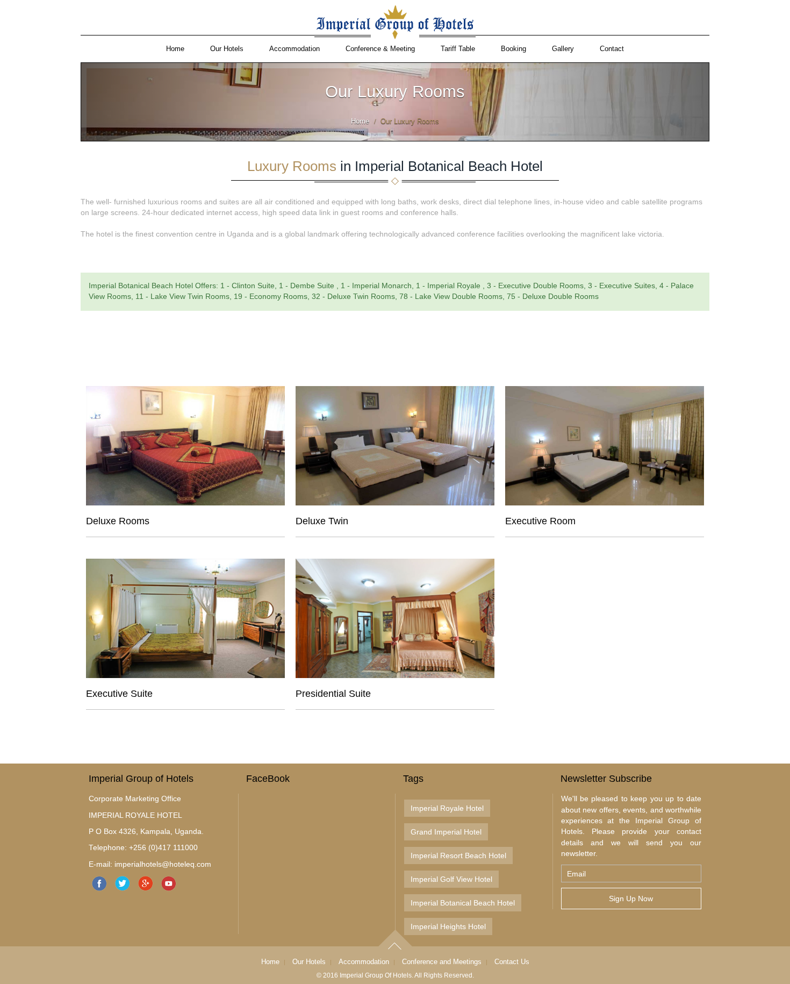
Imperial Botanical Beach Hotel (463, 903)
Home (175, 49)
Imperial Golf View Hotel (451, 879)
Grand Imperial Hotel (446, 832)
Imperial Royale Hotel (447, 808)
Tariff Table (458, 49)
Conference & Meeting (380, 49)
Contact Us (511, 961)
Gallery (563, 49)
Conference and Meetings (442, 961)
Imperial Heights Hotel (448, 926)
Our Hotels (226, 49)
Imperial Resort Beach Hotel (458, 855)
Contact (612, 49)
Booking (513, 49)
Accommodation (294, 49)
